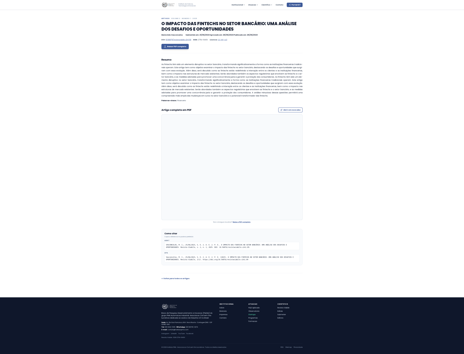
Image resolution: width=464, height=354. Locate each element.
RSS (282, 347)
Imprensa (223, 314)
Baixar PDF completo (176, 46)
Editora (280, 318)
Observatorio (253, 311)
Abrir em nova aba (291, 110)
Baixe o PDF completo (241, 222)
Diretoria (223, 311)
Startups (252, 314)
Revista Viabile (283, 308)
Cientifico (265, 5)
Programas (253, 318)
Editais (280, 311)
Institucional (237, 5)
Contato (279, 5)
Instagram (165, 334)
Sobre (221, 308)
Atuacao (252, 5)
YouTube (181, 334)
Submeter (281, 314)
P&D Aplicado (254, 308)
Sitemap (288, 347)
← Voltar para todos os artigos (175, 278)
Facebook (189, 334)
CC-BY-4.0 (222, 40)
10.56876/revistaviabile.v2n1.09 (178, 40)
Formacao (252, 321)
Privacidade (298, 347)
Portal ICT (296, 5)
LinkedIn (174, 334)
